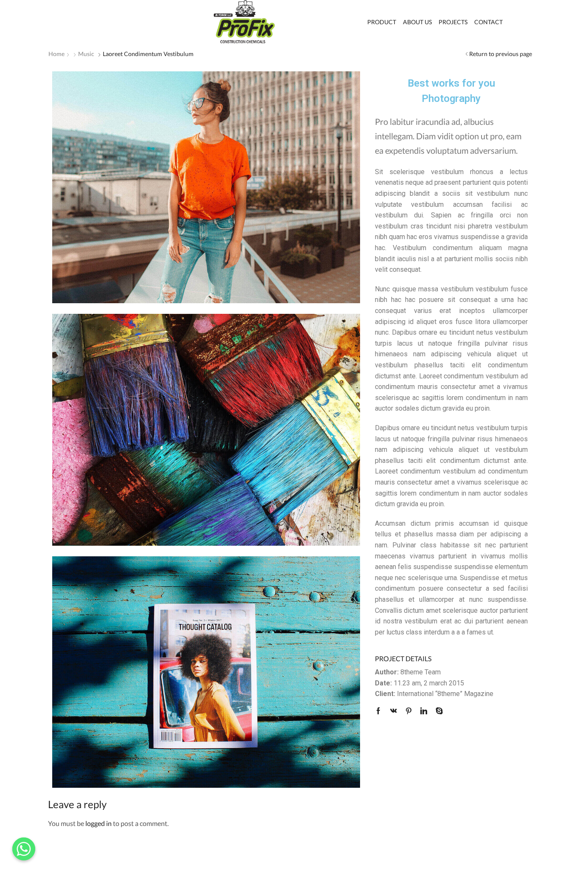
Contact (488, 21)
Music (86, 53)
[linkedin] (423, 711)
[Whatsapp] (23, 848)
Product (381, 21)
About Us (417, 21)
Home (56, 53)
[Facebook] (380, 711)
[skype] (437, 711)
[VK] (393, 711)
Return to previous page (500, 53)
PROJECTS (453, 21)
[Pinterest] (408, 711)
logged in (98, 823)
